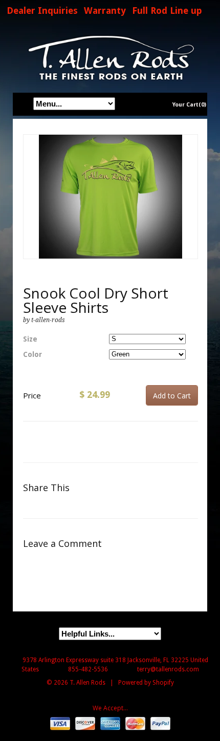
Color (32, 354)
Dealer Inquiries (42, 10)
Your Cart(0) (189, 104)
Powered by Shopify (146, 682)
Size (30, 339)
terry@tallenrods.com (168, 669)
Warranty (105, 10)
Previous (31, 207)
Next (190, 207)
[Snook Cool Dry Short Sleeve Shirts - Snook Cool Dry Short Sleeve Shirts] (110, 197)
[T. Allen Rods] (110, 57)
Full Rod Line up (167, 10)
